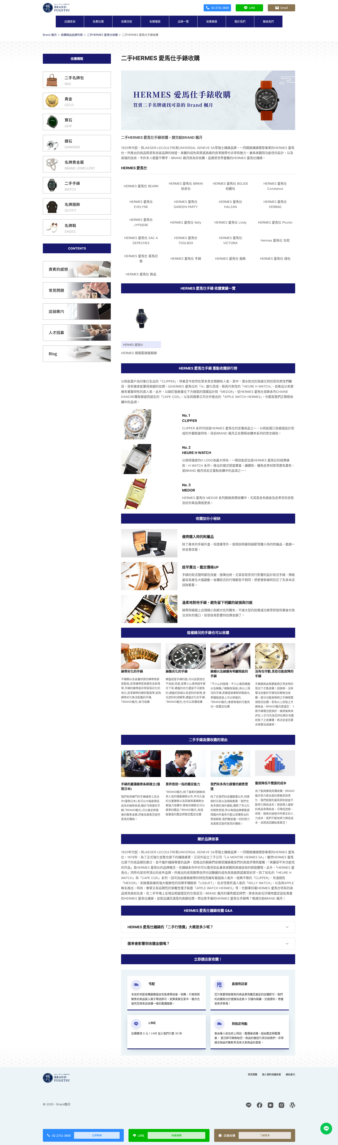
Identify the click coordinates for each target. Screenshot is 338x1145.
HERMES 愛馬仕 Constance (275, 186)
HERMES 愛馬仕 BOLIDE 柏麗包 (230, 186)
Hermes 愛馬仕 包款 (275, 240)
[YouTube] (270, 1105)
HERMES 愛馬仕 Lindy (230, 222)
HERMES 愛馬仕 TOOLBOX (185, 240)
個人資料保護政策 (271, 1074)
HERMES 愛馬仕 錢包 (275, 259)
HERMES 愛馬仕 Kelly (185, 222)
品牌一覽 (183, 21)
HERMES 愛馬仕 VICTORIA (230, 240)
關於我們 (240, 21)
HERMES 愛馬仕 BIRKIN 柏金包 (186, 186)
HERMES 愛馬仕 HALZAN (230, 204)
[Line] (248, 1105)
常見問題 (252, 1074)
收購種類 (154, 21)
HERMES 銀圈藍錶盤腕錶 (139, 353)
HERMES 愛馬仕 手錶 (186, 259)
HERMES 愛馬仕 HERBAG (275, 204)
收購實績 (211, 21)
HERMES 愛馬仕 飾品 (141, 274)
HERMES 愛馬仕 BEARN (141, 186)
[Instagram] (281, 1105)
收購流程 (126, 21)
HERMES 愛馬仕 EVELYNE (141, 204)
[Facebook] (259, 1105)
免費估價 (98, 21)
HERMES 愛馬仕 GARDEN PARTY (186, 204)
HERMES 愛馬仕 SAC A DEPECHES (141, 240)
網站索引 (290, 1074)
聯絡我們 (268, 21)
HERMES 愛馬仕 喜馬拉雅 (141, 258)
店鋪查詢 (69, 21)
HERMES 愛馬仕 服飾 (230, 259)
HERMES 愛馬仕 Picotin (275, 222)
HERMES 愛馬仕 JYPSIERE (141, 222)
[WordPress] (292, 1105)
